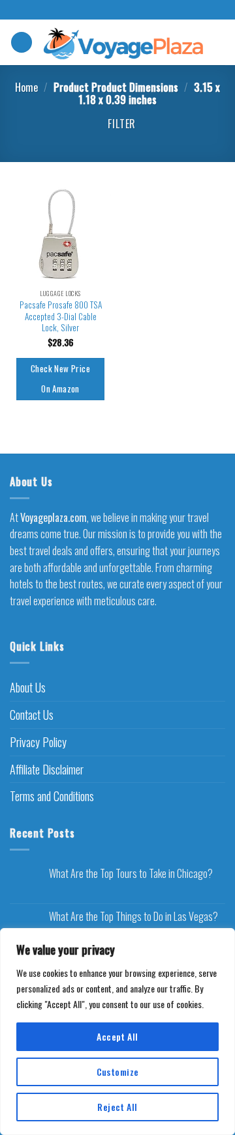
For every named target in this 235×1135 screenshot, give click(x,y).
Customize (118, 1071)
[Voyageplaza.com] (123, 42)
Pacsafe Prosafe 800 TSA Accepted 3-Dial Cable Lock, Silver (61, 316)
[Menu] (21, 42)
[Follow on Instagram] (117, 10)
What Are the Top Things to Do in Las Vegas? (133, 916)
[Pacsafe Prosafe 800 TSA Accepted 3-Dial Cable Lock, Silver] (60, 232)
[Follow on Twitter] (130, 10)
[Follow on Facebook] (105, 10)
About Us (28, 687)
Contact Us (32, 714)
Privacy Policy (38, 741)
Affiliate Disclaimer (47, 769)
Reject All (117, 1107)
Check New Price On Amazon (60, 379)
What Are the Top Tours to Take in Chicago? (131, 874)
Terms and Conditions (52, 795)
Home (26, 87)
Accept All (117, 1036)
